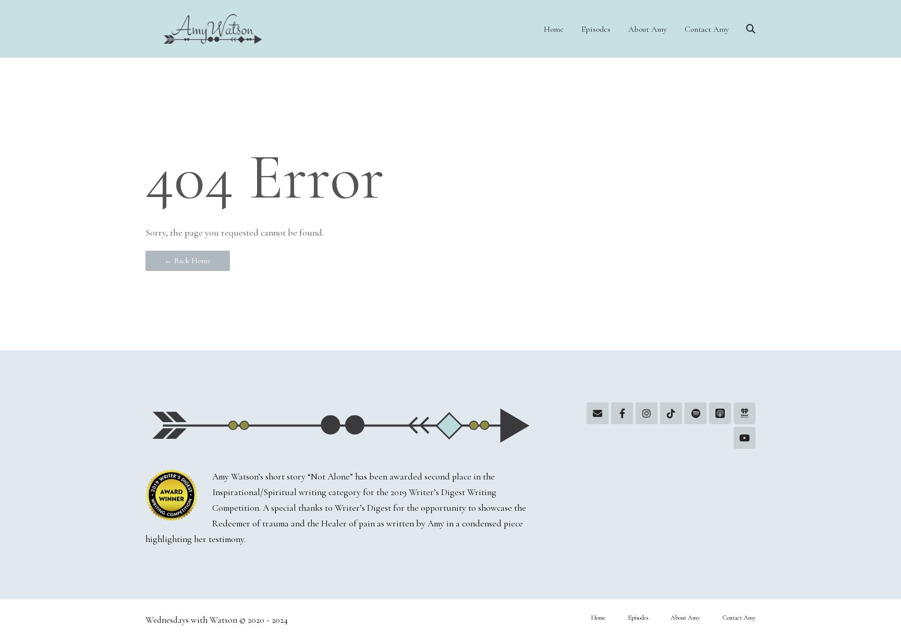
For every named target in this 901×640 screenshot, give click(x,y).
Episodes (596, 29)
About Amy (647, 29)
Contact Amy (707, 29)
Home (554, 29)
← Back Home (187, 260)
